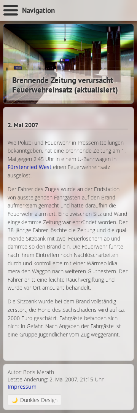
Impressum (22, 386)
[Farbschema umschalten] (34, 399)
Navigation (38, 10)
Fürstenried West (29, 167)
